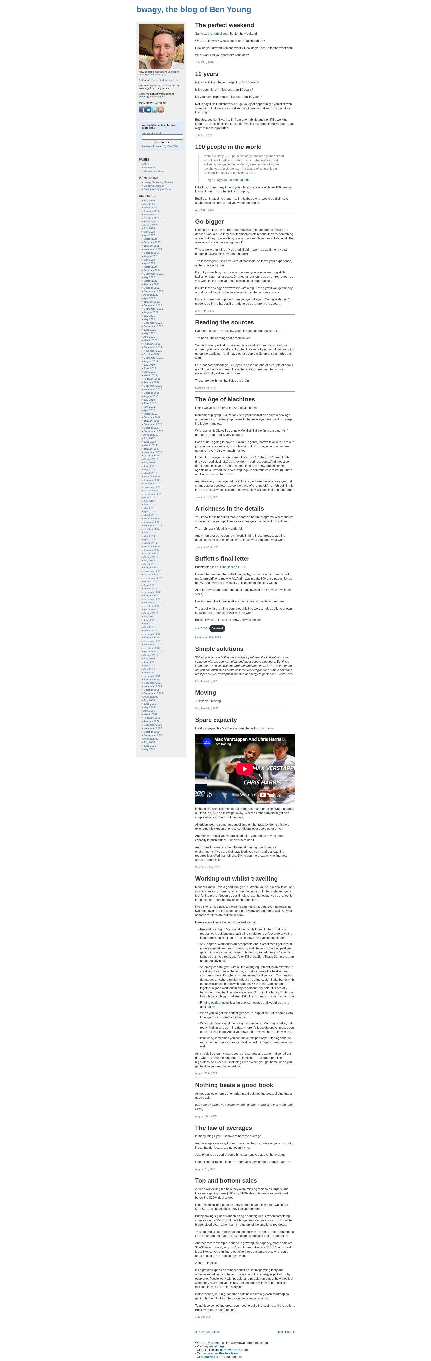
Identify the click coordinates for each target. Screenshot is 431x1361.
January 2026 (152, 211)
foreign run (241, 887)
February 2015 (152, 518)
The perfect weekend (224, 25)
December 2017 (153, 424)
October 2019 (152, 354)
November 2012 (153, 571)
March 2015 (150, 515)
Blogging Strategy (154, 185)
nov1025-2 (201, 628)
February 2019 (152, 378)
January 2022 (152, 301)
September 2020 (153, 326)
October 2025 (152, 218)
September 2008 (153, 735)
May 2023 (149, 277)
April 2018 (149, 410)
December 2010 (153, 641)
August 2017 (150, 434)
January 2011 (151, 637)
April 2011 (149, 627)
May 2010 (149, 665)
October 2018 (152, 392)
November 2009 (153, 686)
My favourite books (154, 171)
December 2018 (153, 385)
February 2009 (152, 717)
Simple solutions (219, 648)
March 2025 (150, 238)
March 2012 (150, 588)
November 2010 (153, 644)
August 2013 (150, 557)
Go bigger (209, 221)
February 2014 (152, 546)
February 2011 (152, 634)
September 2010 (153, 651)
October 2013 (152, 553)
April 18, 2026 (241, 180)
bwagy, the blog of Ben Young (193, 9)
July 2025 (149, 228)
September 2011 (153, 609)
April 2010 (149, 669)
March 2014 (150, 543)
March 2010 (150, 672)
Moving (205, 692)
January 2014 (152, 550)
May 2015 (149, 508)
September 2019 (153, 357)
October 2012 (152, 574)
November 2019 (153, 350)
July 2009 (149, 700)
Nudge (161, 74)
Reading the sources (224, 322)
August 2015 (150, 497)
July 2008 (149, 742)
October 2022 (152, 287)
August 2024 (150, 256)
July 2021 (149, 315)
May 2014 (149, 536)
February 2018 (152, 417)
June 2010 (150, 662)
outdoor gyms (220, 1002)
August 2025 (150, 225)
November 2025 (153, 214)
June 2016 (150, 466)
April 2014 (149, 539)
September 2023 (153, 273)
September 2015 (153, 494)
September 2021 (153, 308)
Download (217, 628)
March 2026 (150, 207)
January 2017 (152, 448)
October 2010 (152, 648)
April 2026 (149, 204)
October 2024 (152, 252)
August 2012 (150, 581)
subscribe (208, 1357)
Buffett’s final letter (222, 558)
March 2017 (150, 445)
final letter (228, 567)
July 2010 (149, 658)
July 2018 (149, 399)
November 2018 (153, 389)
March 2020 (150, 340)
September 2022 (153, 291)
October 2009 (152, 689)
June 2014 (150, 532)
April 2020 (149, 336)
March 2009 (150, 714)
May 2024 (149, 259)
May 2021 (149, 319)
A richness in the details (229, 508)
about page (217, 1346)
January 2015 (152, 522)
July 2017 (149, 438)
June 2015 (150, 504)
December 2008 (153, 724)
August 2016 (150, 459)
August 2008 (150, 738)
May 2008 (149, 749)
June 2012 (150, 585)
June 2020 (150, 329)
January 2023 (152, 284)
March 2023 (150, 280)
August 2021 (150, 312)
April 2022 (149, 298)
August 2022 (150, 294)
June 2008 (150, 745)
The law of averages (223, 1127)
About (146, 164)
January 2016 (152, 480)
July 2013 (149, 560)
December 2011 (153, 599)
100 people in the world (228, 146)
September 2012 (153, 578)
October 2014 (152, 529)
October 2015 (152, 490)
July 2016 (149, 462)
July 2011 (149, 616)
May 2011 (149, 623)
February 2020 (152, 343)
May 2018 (149, 406)
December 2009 (153, 682)
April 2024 (149, 263)
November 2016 (153, 452)
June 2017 (150, 441)
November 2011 (153, 602)
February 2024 (152, 270)
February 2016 (152, 476)
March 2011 (150, 630)
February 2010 (152, 676)
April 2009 (149, 710)
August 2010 (150, 655)
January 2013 (152, 567)
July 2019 (149, 364)
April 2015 (149, 511)
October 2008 (152, 731)
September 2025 (153, 221)
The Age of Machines (225, 399)
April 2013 (149, 564)
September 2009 (153, 693)
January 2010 (152, 679)
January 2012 (152, 595)
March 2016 (150, 473)
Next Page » (286, 1332)
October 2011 (151, 606)
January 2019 (152, 382)
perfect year (220, 33)
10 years (206, 73)
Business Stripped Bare (157, 189)
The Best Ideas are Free (164, 80)
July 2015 (149, 501)
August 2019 (150, 361)
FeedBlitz (172, 146)
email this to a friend (225, 1353)
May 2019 (149, 371)
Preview (146, 146)
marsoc (209, 979)
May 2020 (149, 333)
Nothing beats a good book (234, 1085)
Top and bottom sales (226, 1180)
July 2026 (149, 200)
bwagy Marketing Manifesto (159, 182)
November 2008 (153, 728)
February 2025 (152, 242)
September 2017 (153, 431)
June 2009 (150, 703)
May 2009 (149, 707)
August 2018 (150, 396)
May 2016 (149, 469)
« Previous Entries (207, 1332)
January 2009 (152, 721)
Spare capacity (216, 719)
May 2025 (149, 231)
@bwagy (144, 96)
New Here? (232, 1350)
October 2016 (152, 455)
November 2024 (153, 249)
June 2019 (150, 368)
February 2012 (152, 592)
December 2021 (153, 305)
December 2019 (153, 347)
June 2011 (150, 620)
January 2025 (152, 245)
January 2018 (152, 420)
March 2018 (150, 413)
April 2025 (149, 235)
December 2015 (153, 483)
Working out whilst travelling (236, 878)
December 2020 (153, 322)
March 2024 (150, 266)
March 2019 (150, 375)
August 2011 (150, 613)
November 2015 (153, 487)
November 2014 (153, 525)
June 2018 (150, 403)
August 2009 (150, 696)
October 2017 (152, 427)
